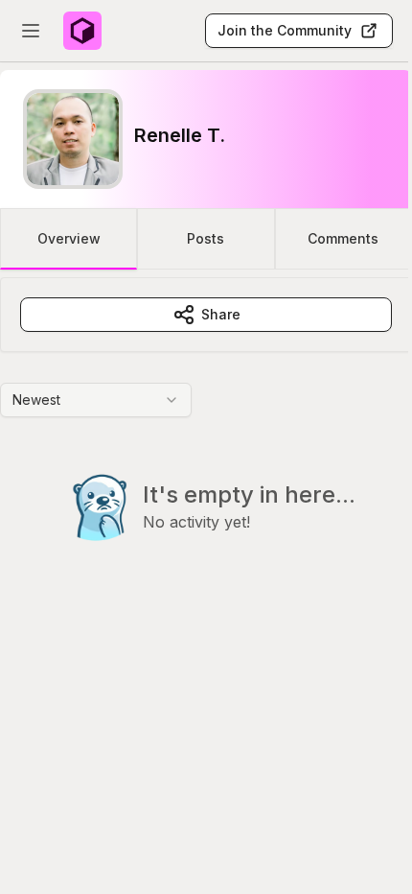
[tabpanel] (206, 448)
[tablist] (206, 239)
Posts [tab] (205, 238)
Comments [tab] (343, 238)
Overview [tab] (69, 238)
